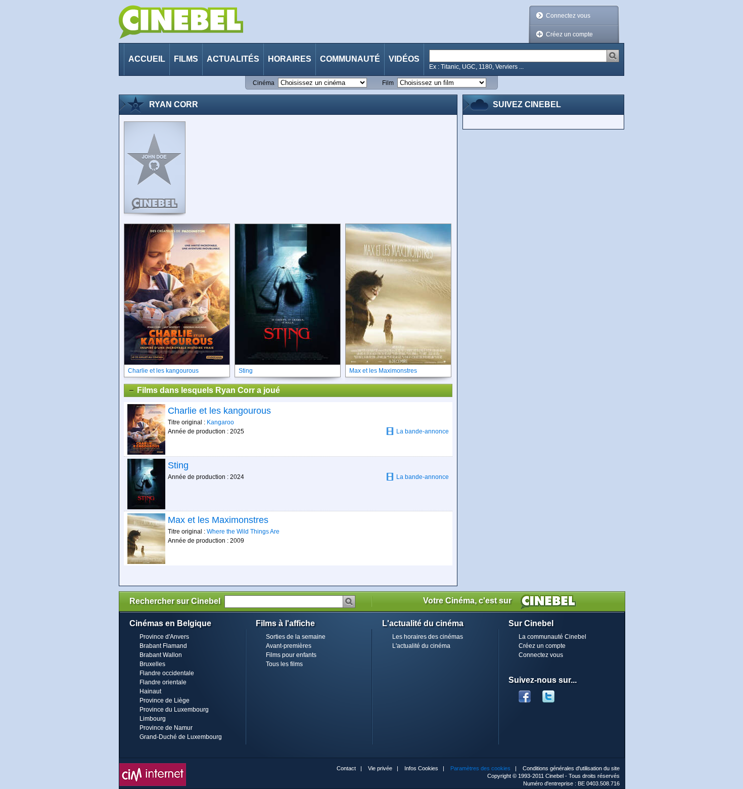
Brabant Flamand (163, 645)
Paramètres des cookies (480, 768)
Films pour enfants (291, 655)
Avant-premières (288, 645)
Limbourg (153, 718)
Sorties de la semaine (296, 636)
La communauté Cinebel (552, 636)
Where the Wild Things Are (243, 531)
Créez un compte (569, 34)
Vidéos (404, 59)
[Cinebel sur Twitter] (553, 693)
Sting (178, 465)
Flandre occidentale (167, 673)
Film (388, 82)
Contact (346, 768)
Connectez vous (568, 15)
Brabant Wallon (161, 655)
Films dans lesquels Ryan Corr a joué (208, 390)
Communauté (350, 59)
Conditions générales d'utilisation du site (571, 768)
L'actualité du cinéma (421, 645)
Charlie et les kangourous (219, 411)
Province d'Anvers (164, 636)
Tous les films (284, 664)
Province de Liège (165, 700)
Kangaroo (220, 422)
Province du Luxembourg (174, 709)
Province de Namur (166, 727)
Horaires (289, 59)
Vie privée (380, 768)
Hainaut (150, 691)
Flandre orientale (163, 682)
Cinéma (263, 82)
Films (186, 59)
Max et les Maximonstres (218, 520)
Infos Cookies (421, 768)
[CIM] (152, 766)
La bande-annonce (422, 431)
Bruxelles (152, 664)
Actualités (233, 59)
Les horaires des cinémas (427, 636)
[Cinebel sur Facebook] (524, 693)
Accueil (146, 59)
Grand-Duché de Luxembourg (181, 736)
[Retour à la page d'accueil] (181, 22)
